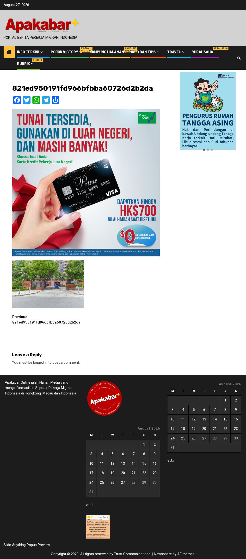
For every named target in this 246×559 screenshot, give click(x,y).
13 (123, 463)
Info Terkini (28, 52)
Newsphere (163, 554)
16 (155, 463)
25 (102, 482)
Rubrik (25, 64)
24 (91, 482)
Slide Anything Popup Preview (27, 545)
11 (102, 463)
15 (144, 463)
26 (112, 482)
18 (102, 473)
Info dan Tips (143, 52)
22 (144, 473)
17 (91, 473)
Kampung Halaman (107, 52)
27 (123, 482)
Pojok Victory (67, 52)
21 (133, 473)
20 (123, 473)
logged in (40, 362)
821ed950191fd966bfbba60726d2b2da (46, 319)
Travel (174, 52)
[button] (204, 150)
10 (91, 463)
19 (112, 473)
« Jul (89, 505)
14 (133, 463)
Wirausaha (202, 52)
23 (155, 473)
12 (112, 463)
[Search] (239, 58)
